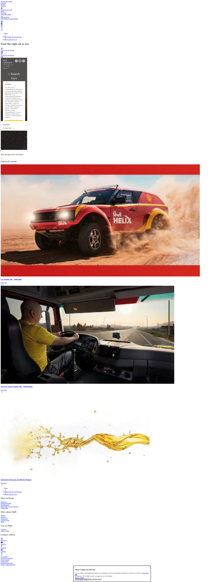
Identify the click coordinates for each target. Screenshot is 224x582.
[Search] (112, 28)
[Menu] (112, 30)
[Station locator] (112, 22)
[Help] (112, 26)
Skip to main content (6, 1)
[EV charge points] (112, 24)
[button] (112, 15)
